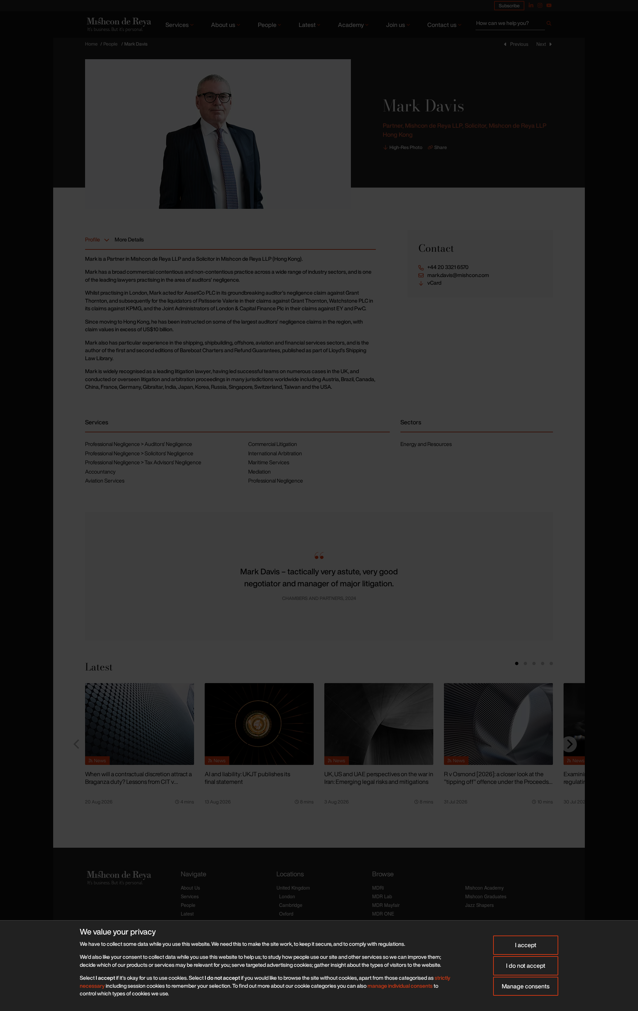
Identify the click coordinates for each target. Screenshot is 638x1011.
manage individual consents (400, 986)
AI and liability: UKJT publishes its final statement (247, 778)
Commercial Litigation (272, 444)
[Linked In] (531, 5)
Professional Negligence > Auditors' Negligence (138, 444)
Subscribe (509, 5)
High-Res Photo (405, 147)
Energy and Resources (426, 444)
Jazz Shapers (479, 905)
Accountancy (100, 472)
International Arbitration (275, 453)
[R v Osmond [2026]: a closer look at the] (498, 724)
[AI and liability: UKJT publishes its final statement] (259, 724)
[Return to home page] (118, 24)
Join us (395, 24)
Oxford (286, 913)
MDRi (378, 887)
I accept (525, 944)
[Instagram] (540, 5)
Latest (307, 24)
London (287, 896)
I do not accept (525, 965)
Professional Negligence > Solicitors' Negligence (139, 453)
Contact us (442, 24)
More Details (129, 239)
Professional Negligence (275, 481)
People (267, 24)
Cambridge (290, 905)
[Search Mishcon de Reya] (514, 24)
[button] (95, 576)
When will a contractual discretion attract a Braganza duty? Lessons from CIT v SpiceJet (138, 781)
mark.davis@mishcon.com (458, 275)
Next (541, 44)
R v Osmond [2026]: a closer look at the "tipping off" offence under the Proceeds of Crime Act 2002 (496, 781)
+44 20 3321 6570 (448, 267)
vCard (434, 283)
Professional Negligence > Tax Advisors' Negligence (143, 462)
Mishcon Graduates (485, 896)
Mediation (259, 472)
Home (91, 43)
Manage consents (526, 986)
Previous (519, 44)
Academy (351, 24)
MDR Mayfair (386, 905)
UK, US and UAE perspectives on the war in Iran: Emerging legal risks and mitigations (378, 778)
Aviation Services (104, 481)
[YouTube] (549, 5)
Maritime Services (268, 462)
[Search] (549, 25)
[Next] (569, 744)
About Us (190, 887)
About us (223, 24)
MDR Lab (382, 896)
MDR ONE (383, 913)
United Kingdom (293, 887)
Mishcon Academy (484, 887)
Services (177, 24)
